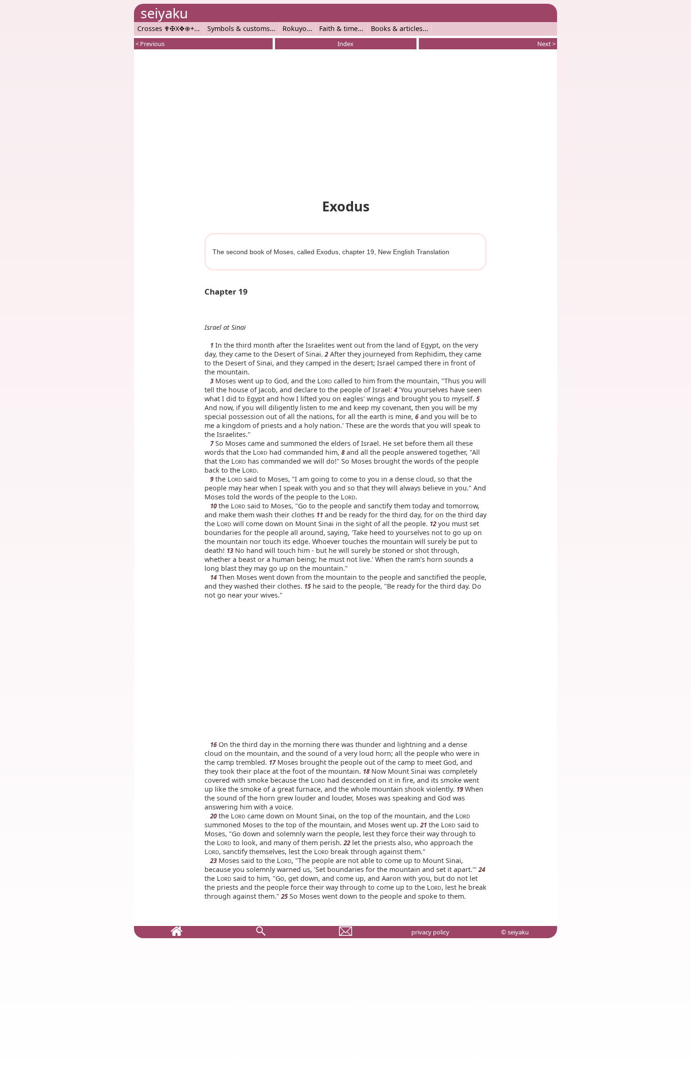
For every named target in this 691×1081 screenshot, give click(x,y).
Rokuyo (294, 28)
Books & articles (397, 28)
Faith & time (338, 28)
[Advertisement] (345, 122)
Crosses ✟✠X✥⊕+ (165, 28)
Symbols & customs (238, 28)
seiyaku (164, 13)
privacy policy (430, 932)
